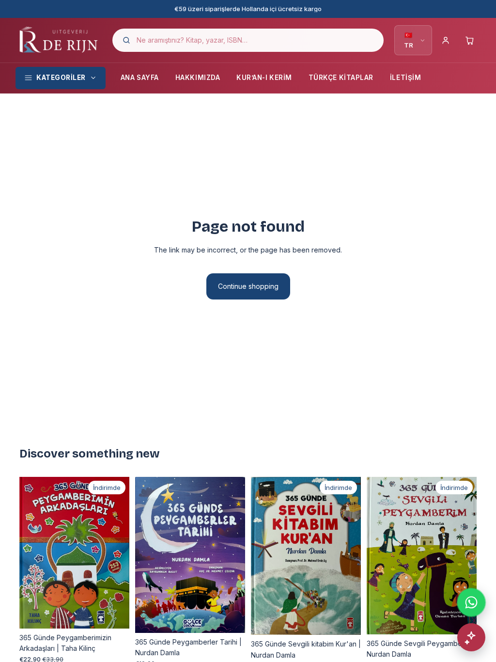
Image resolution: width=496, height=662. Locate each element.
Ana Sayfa (140, 77)
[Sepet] (469, 40)
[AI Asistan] (471, 637)
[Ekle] (114, 613)
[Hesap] (445, 40)
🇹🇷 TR (408, 40)
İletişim (405, 77)
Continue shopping (248, 286)
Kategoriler (61, 77)
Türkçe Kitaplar (341, 77)
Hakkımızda (197, 77)
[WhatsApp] (471, 602)
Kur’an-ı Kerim (264, 77)
